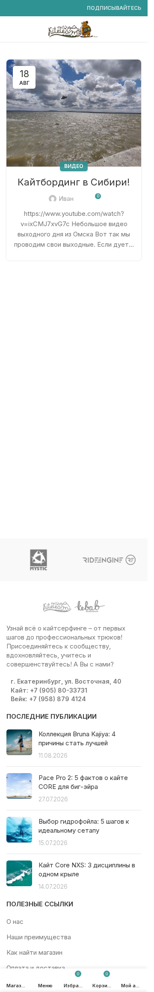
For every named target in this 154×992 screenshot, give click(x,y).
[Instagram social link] (22, 8)
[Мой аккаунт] (137, 29)
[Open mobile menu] (10, 29)
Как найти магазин (34, 952)
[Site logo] (74, 28)
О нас (15, 921)
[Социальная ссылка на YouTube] (32, 8)
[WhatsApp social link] (52, 8)
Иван (66, 198)
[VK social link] (63, 8)
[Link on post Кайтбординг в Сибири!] (73, 113)
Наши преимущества (38, 937)
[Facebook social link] (11, 8)
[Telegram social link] (73, 8)
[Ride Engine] (109, 559)
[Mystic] (38, 559)
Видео (73, 166)
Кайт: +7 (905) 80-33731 (49, 690)
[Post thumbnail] (19, 744)
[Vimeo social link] (42, 8)
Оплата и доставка (35, 968)
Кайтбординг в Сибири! (74, 182)
